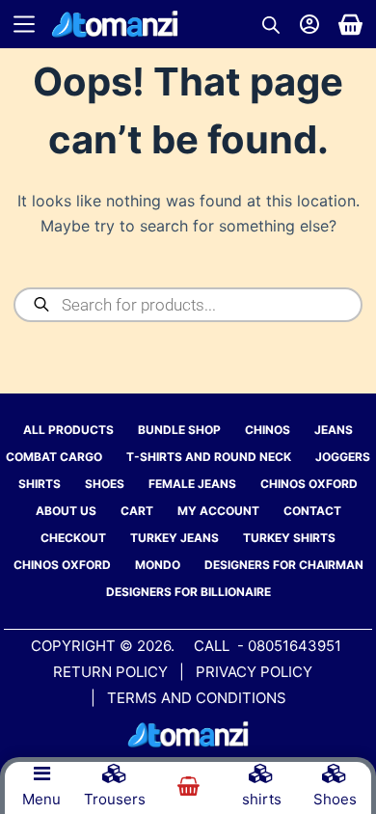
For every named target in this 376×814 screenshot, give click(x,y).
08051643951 (294, 646)
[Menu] (24, 24)
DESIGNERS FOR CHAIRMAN (283, 564)
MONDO (157, 564)
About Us (66, 510)
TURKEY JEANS (174, 537)
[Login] (309, 24)
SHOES (104, 483)
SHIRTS (39, 483)
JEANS (333, 429)
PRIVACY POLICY (256, 672)
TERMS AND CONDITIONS (196, 698)
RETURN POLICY (110, 672)
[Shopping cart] (350, 25)
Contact (312, 510)
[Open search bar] (271, 24)
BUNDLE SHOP (179, 429)
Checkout (73, 537)
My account (218, 510)
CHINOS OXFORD (309, 483)
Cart (137, 510)
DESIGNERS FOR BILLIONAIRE (188, 591)
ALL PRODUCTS (68, 429)
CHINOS (267, 429)
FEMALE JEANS (192, 483)
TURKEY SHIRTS (289, 537)
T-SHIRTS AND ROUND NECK (208, 456)
